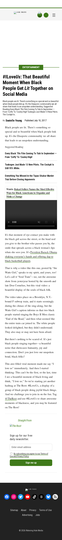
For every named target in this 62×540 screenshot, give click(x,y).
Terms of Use (45, 510)
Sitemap (14, 510)
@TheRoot (11, 398)
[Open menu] (53, 15)
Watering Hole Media (34, 530)
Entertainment (31, 67)
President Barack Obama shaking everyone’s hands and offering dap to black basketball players (31, 256)
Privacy (32, 510)
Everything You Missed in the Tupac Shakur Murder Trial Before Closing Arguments (29, 177)
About (23, 510)
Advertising (27, 515)
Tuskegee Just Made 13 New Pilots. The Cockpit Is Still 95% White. (29, 166)
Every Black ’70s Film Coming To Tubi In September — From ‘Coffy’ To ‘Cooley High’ (31, 155)
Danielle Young (14, 120)
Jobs (37, 515)
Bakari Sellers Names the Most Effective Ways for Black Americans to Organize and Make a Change (30, 192)
